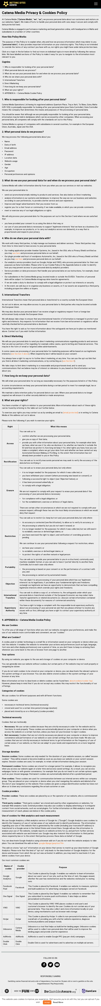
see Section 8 (68, 361)
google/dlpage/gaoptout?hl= (51, 843)
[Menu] (96, 4)
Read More (58, 1002)
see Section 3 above (20, 354)
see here (16, 253)
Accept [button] (47, 1002)
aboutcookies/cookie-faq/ (81, 681)
